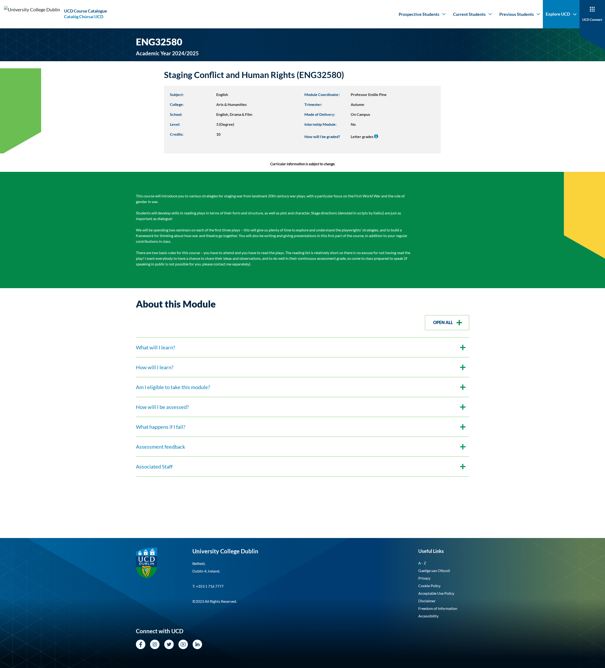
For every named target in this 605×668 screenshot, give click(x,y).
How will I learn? (154, 367)
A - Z (422, 563)
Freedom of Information (437, 608)
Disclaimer (427, 601)
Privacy (424, 578)
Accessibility (428, 616)
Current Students (469, 14)
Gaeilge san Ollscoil (434, 570)
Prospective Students (419, 14)
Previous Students (516, 14)
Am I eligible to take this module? (173, 387)
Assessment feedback (160, 446)
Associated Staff (154, 466)
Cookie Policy (429, 585)
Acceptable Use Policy (436, 593)
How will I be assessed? (162, 407)
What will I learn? (155, 347)
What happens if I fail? (160, 427)
